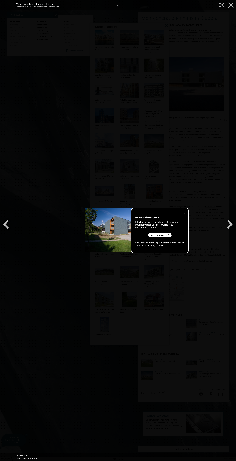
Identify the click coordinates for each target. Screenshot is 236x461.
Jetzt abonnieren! (160, 235)
